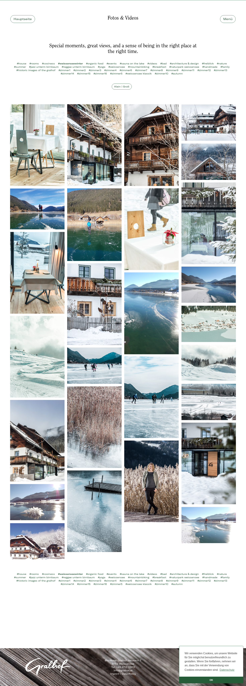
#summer (20, 66)
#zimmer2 (79, 70)
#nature (222, 63)
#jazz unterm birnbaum (44, 66)
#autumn (177, 73)
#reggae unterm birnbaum (78, 66)
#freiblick (208, 63)
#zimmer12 (204, 70)
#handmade (209, 66)
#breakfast (159, 66)
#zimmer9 (172, 70)
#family (225, 66)
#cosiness (48, 63)
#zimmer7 (141, 70)
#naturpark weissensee (184, 66)
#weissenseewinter (70, 63)
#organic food (94, 63)
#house (21, 63)
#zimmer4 (110, 70)
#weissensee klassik (139, 73)
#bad (163, 63)
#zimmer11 (188, 70)
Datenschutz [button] (227, 669)
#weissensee (116, 66)
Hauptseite (23, 19)
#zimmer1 (64, 70)
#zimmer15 (83, 73)
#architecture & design (184, 63)
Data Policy (129, 673)
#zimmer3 (95, 70)
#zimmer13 (220, 70)
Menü (227, 19)
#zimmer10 (161, 73)
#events (112, 63)
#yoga (101, 66)
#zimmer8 (156, 70)
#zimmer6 (126, 70)
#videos (152, 63)
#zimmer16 (100, 73)
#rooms (34, 63)
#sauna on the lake (132, 63)
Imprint (114, 673)
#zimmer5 (116, 73)
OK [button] (211, 680)
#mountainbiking (138, 66)
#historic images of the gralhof (35, 70)
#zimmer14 (67, 73)
